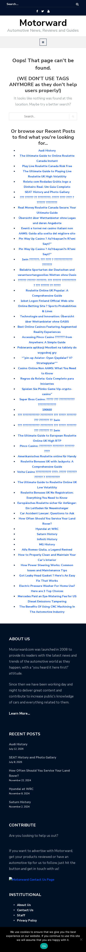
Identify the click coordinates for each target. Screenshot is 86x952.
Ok (44, 946)
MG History (47, 544)
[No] (81, 939)
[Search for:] (19, 4)
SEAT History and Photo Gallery (47, 192)
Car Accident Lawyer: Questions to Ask (47, 513)
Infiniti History (47, 539)
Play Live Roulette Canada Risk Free (47, 166)
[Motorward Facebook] (37, 11)
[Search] (77, 4)
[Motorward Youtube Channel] (48, 11)
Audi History (47, 150)
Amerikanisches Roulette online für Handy (47, 456)
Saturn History (47, 534)
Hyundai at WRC (47, 529)
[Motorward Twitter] (42, 11)
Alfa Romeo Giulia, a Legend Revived (47, 550)
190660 (47, 410)
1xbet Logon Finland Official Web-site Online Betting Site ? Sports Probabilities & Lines (47, 306)
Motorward (43, 23)
